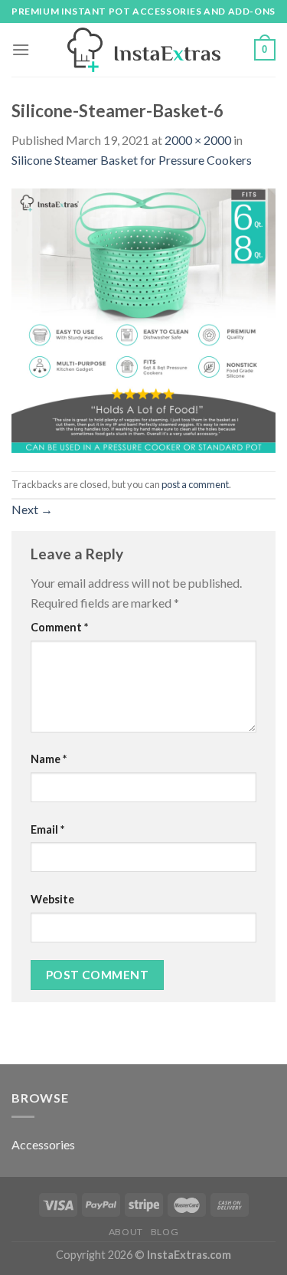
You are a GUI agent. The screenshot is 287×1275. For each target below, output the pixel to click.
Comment (59, 627)
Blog (164, 1231)
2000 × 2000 (198, 140)
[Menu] (20, 49)
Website (52, 899)
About (126, 1231)
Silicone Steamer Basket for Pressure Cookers (131, 159)
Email (47, 829)
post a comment (195, 484)
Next (32, 509)
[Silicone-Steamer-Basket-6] (143, 318)
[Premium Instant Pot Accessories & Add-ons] (143, 50)
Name (49, 758)
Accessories (43, 1144)
